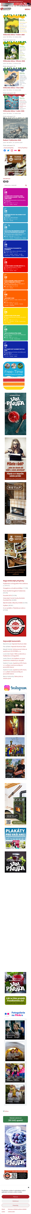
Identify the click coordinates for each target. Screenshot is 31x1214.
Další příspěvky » (23, 148)
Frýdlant (5, 605)
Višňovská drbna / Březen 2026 (14, 61)
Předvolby (15, 1205)
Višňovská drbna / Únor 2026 (13, 88)
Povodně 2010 (7, 595)
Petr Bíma (9, 37)
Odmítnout (15, 1201)
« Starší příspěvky (8, 148)
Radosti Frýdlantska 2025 (12, 140)
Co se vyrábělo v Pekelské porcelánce (14, 608)
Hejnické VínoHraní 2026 (19, 644)
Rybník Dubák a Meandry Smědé (12, 603)
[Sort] (7, 182)
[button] (28, 1187)
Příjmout (15, 1197)
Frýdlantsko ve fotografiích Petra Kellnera (15, 583)
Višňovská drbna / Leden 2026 (13, 111)
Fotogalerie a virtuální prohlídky (12, 588)
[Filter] (4, 182)
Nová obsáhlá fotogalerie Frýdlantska (14, 591)
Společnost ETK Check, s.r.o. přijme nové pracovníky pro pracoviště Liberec (15, 665)
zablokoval (15, 1119)
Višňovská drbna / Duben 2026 (14, 35)
